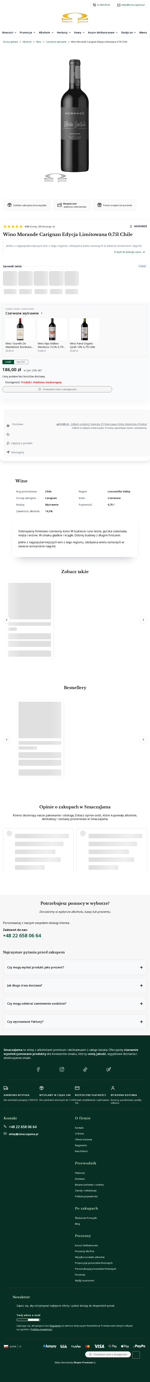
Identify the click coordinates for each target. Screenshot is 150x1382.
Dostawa (80, 1178)
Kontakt (79, 1127)
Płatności (80, 1173)
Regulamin (81, 1145)
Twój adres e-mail (28, 1315)
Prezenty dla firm (84, 1251)
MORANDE (140, 226)
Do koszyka (29, 653)
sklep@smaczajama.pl (133, 4)
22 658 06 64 (103, 4)
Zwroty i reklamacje (86, 1190)
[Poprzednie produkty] (6, 619)
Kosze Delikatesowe (86, 1245)
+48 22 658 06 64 (22, 935)
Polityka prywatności (86, 1196)
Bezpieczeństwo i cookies (89, 1184)
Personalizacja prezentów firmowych (95, 1268)
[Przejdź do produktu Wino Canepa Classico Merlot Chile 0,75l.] (29, 610)
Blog (77, 1223)
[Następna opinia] (143, 850)
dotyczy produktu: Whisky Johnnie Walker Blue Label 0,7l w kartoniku (53, 866)
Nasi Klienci (81, 1151)
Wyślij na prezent (84, 1280)
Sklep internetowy (74, 1362)
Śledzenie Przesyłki (86, 1218)
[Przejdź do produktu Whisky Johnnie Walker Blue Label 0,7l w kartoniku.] (39, 729)
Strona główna (10, 41)
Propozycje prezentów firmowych (94, 1263)
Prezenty (80, 1274)
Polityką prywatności (41, 1329)
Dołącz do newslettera (33, 1320)
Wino (38, 41)
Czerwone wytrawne (56, 41)
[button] (75, 967)
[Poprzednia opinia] (6, 850)
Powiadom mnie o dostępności (59, 389)
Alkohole (27, 41)
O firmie (79, 1133)
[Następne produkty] (143, 619)
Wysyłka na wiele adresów (89, 1257)
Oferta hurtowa (83, 1139)
